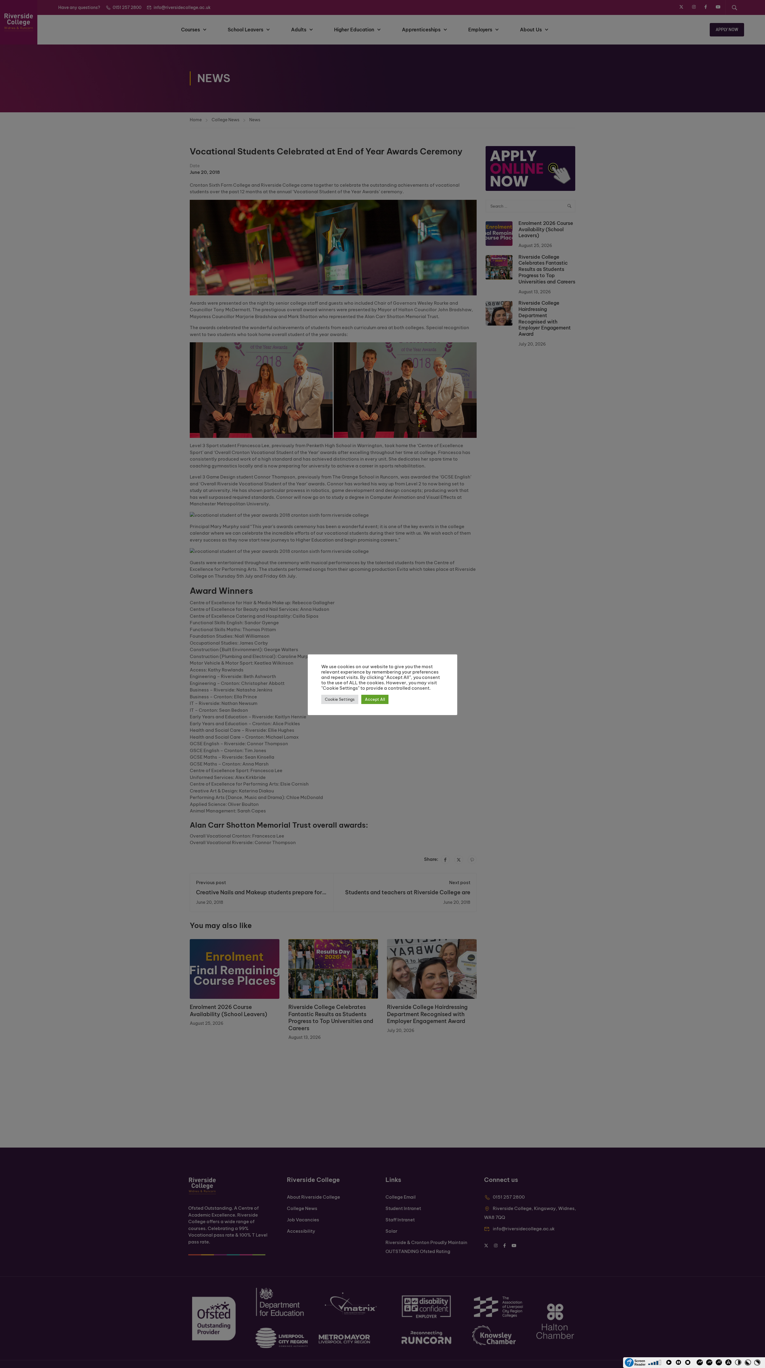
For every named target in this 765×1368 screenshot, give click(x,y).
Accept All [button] (375, 699)
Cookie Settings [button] (340, 699)
